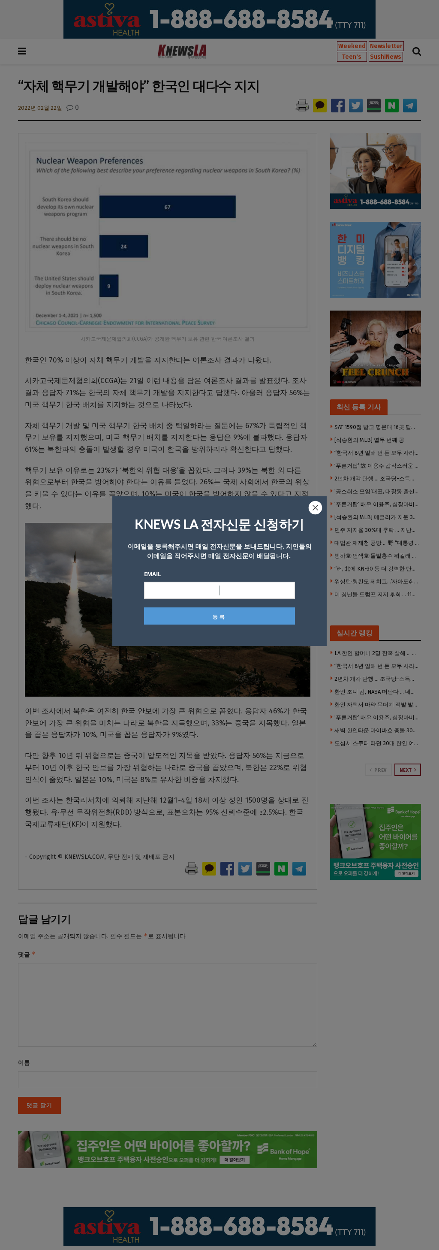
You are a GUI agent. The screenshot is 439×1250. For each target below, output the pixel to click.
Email (152, 574)
